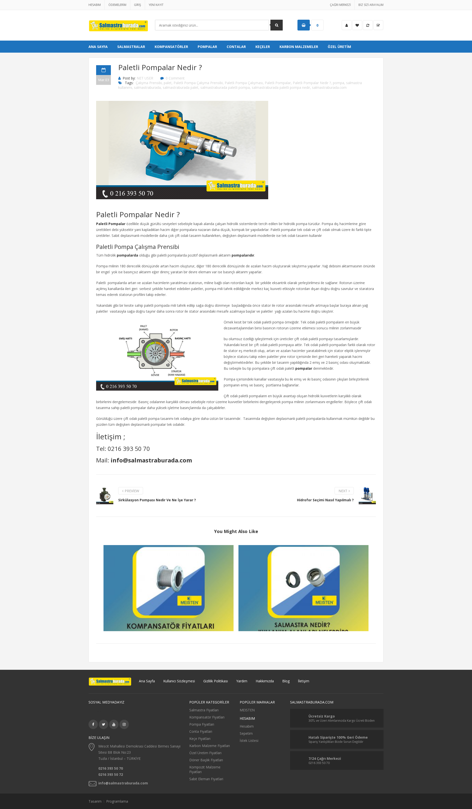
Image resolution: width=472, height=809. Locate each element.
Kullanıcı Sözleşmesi (179, 681)
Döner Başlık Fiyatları (206, 760)
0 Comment (175, 78)
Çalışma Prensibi (149, 82)
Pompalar (207, 46)
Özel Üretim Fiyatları (205, 752)
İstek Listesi (249, 740)
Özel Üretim (339, 46)
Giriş (137, 5)
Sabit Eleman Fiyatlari (206, 779)
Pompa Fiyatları (201, 724)
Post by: (129, 78)
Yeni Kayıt (156, 5)
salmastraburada (147, 87)
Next (343, 490)
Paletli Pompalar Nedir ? (312, 82)
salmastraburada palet (180, 87)
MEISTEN (247, 710)
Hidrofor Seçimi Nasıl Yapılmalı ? (325, 500)
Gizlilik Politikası (215, 681)
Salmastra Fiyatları (204, 710)
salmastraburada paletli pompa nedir (281, 87)
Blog (286, 681)
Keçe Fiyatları (199, 738)
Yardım (241, 681)
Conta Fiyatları (200, 731)
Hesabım (94, 5)
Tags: (129, 82)
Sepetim (246, 733)
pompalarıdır (243, 255)
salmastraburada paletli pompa (225, 87)
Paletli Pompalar (278, 82)
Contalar (236, 46)
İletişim (303, 681)
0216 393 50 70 (129, 448)
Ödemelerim (117, 5)
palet (168, 82)
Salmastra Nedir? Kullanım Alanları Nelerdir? (303, 585)
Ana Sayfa (98, 46)
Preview (132, 490)
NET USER (145, 78)
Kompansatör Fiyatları (168, 585)
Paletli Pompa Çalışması (244, 82)
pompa (338, 82)
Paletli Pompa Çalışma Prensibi (198, 82)
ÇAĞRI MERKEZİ (340, 5)
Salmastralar (131, 46)
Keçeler (262, 46)
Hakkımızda (265, 681)
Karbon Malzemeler (299, 46)
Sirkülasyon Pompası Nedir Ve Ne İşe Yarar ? (157, 500)
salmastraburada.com (329, 87)
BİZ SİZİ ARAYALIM (371, 5)
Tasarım (95, 801)
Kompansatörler (171, 46)
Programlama (117, 801)
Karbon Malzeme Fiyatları (209, 745)
